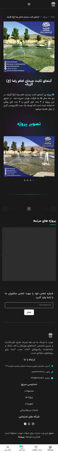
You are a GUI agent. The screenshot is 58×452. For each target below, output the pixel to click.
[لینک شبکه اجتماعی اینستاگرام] (33, 424)
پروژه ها (29, 397)
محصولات (29, 391)
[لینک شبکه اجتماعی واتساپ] (29, 424)
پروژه (44, 17)
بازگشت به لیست (29, 209)
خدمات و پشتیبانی (29, 410)
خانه (52, 17)
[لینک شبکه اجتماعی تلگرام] (25, 424)
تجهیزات (29, 403)
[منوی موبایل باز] (29, 4)
